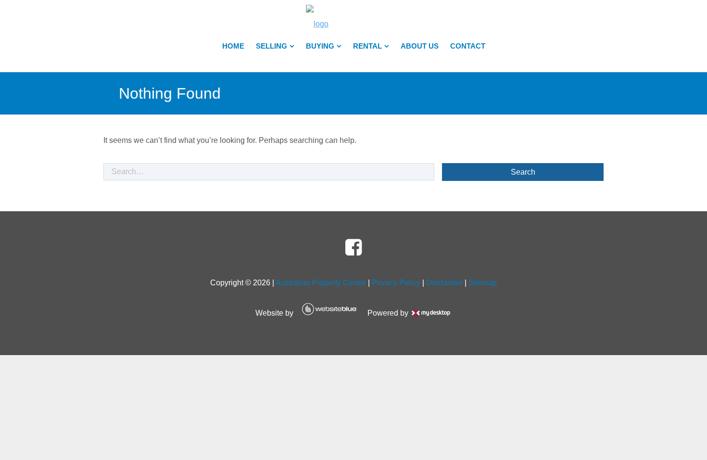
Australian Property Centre (321, 283)
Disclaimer (444, 283)
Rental (367, 46)
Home (233, 46)
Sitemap (482, 283)
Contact (467, 46)
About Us (420, 46)
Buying (320, 46)
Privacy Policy (396, 283)
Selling (271, 46)
